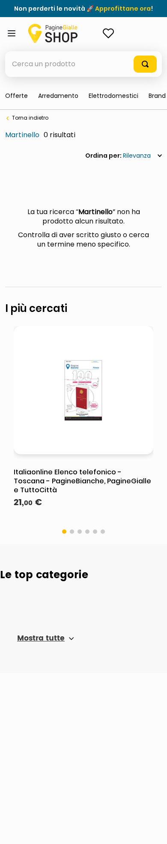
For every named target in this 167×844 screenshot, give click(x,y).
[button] (64, 531)
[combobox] (83, 64)
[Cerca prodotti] (145, 64)
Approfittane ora (123, 8)
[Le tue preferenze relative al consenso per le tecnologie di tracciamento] (152, 829)
